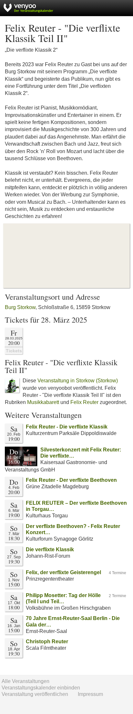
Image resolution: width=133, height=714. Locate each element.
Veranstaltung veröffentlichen (35, 694)
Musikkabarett (43, 402)
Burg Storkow (20, 307)
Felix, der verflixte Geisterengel (63, 572)
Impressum (90, 694)
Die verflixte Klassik (50, 549)
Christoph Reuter (47, 641)
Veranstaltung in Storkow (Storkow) (77, 380)
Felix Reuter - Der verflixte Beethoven (71, 480)
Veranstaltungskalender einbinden (41, 687)
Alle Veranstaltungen (25, 681)
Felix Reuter (84, 402)
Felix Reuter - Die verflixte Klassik (66, 426)
